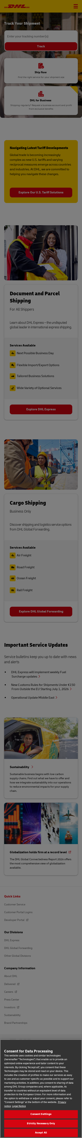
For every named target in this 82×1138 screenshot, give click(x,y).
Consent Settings (40, 1114)
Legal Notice (19, 1106)
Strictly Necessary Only (41, 1123)
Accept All (41, 1132)
